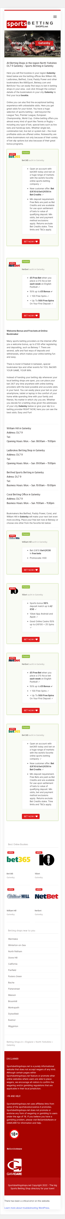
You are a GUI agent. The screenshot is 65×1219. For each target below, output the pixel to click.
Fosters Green (15, 976)
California (12, 964)
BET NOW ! (30, 241)
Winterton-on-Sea (17, 945)
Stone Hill (12, 957)
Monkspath (13, 1007)
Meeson (12, 995)
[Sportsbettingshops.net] (30, 24)
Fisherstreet (14, 988)
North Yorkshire (43, 1042)
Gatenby (40, 160)
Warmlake (13, 939)
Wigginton (13, 1026)
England (29, 1042)
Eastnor (12, 1020)
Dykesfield (13, 1013)
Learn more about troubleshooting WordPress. (27, 1208)
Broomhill (12, 1001)
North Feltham (15, 951)
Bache (11, 982)
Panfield (12, 970)
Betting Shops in (15, 1042)
